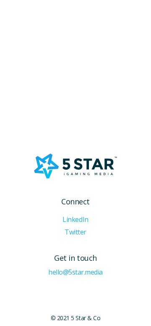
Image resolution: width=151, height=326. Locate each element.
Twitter (75, 232)
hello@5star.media (75, 272)
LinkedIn (75, 219)
